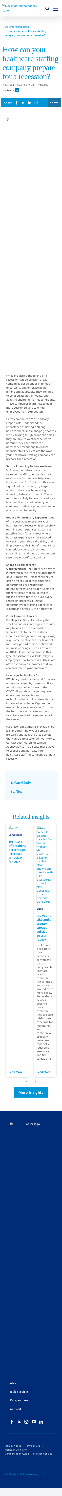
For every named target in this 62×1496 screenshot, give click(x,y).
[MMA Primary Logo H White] (31, 1124)
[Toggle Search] (47, 8)
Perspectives (23, 26)
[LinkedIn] (29, 102)
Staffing (17, 792)
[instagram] (26, 1422)
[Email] (36, 102)
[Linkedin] (17, 90)
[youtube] (34, 1422)
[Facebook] (16, 102)
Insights (9, 26)
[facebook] (12, 1422)
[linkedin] (41, 1422)
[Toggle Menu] (55, 8)
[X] (23, 103)
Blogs (40, 908)
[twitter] (19, 1422)
